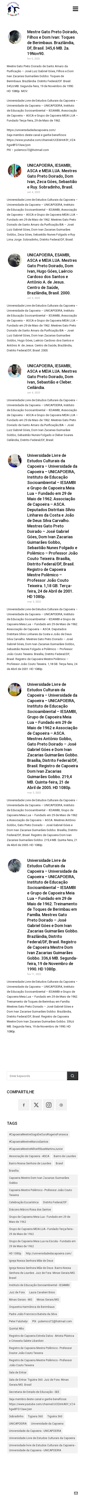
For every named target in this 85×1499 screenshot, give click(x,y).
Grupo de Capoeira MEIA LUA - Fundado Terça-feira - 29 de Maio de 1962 (41, 1231)
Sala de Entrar (18, 1372)
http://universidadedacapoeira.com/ (49, 1253)
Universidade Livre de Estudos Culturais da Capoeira (42, 1438)
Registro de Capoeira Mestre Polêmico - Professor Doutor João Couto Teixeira (40, 1350)
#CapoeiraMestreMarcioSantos (28, 1141)
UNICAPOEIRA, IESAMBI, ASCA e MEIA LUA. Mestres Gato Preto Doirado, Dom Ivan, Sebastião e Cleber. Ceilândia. (52, 376)
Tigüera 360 (35, 1416)
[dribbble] (61, 1105)
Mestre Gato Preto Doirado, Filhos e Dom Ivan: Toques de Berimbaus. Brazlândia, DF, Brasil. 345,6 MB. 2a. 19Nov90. (52, 42)
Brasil (59, 1163)
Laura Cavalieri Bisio (42, 1292)
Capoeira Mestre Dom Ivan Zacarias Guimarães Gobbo (39, 1180)
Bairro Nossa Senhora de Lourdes (30, 1163)
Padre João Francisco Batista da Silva (33, 1314)
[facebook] (23, 1105)
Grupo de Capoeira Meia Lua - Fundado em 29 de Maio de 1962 (39, 1219)
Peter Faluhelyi (18, 1321)
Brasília (14, 1170)
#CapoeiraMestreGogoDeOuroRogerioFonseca (38, 1134)
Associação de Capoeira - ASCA (29, 1156)
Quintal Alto (16, 1328)
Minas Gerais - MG (20, 1299)
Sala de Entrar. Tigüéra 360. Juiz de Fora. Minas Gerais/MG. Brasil (39, 1382)
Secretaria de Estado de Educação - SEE (34, 1392)
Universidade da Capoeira (47, 1423)
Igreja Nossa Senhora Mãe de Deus (31, 1260)
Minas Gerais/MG (48, 1299)
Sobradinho (16, 1416)
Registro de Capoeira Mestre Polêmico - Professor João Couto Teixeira (40, 1363)
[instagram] (48, 1105)
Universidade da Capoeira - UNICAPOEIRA (35, 1430)
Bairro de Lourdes (65, 1156)
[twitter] (36, 1105)
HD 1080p (15, 1253)
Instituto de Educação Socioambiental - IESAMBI (39, 1285)
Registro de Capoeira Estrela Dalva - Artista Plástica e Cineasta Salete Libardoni (41, 1338)
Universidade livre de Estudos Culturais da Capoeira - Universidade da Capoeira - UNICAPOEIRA (42, 1448)
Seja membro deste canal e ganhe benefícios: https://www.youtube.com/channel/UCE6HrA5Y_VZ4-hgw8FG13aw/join (42, 1404)
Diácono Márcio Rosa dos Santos (30, 1209)
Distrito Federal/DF (55, 1202)
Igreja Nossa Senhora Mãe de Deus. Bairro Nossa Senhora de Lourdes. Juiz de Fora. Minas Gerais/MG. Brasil (42, 1273)
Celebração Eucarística (24, 1202)
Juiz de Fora (17, 1292)
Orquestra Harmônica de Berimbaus (32, 1306)
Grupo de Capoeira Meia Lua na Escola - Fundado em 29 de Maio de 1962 (42, 1244)
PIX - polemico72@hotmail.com (52, 1321)
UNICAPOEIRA (18, 1423)
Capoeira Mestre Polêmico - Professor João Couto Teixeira (40, 1193)
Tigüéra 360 (54, 1416)
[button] (72, 1075)
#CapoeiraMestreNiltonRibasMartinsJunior (36, 1149)
